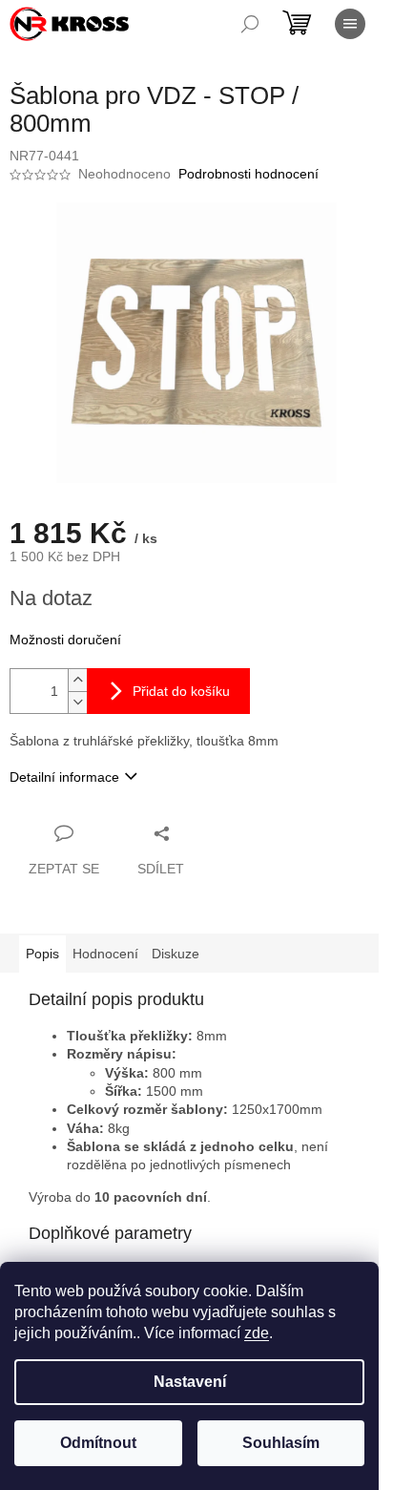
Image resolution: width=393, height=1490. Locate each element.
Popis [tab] (42, 953)
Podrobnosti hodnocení (248, 173)
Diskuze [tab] (175, 953)
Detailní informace (64, 777)
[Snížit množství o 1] (77, 702)
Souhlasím (281, 1443)
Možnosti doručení (65, 639)
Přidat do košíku (181, 691)
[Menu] (350, 24)
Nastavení (190, 1382)
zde (256, 1333)
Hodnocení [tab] (105, 953)
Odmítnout (98, 1443)
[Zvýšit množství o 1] (77, 680)
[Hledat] (250, 24)
